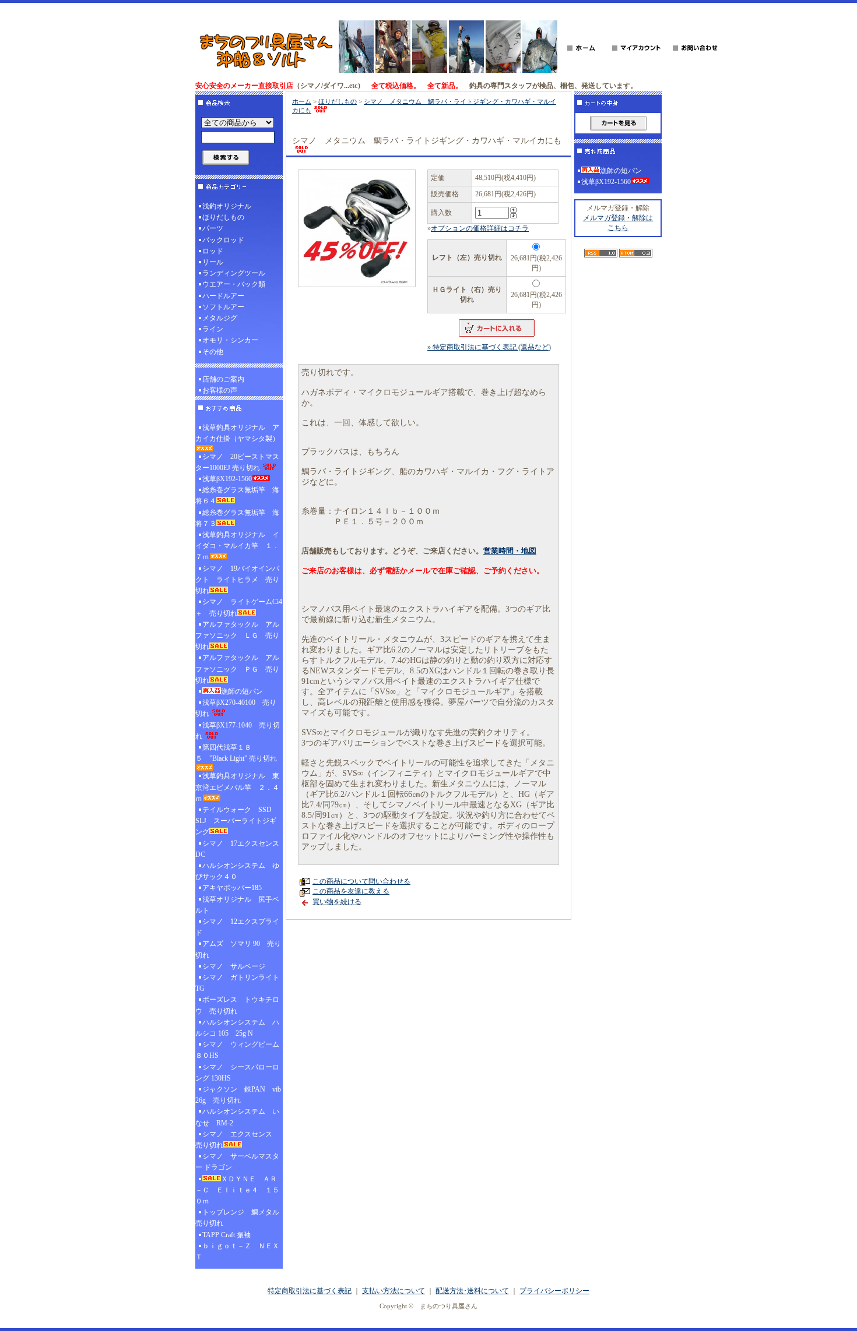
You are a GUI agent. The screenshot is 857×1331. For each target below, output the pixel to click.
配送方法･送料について (472, 1291)
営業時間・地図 (509, 550)
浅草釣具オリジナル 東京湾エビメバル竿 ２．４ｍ (237, 787)
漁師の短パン (242, 691)
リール (212, 262)
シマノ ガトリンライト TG (237, 983)
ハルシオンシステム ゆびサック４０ (237, 871)
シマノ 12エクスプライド (237, 927)
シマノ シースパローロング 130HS (237, 1072)
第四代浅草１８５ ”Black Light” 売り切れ (236, 752)
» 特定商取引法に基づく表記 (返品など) (489, 347)
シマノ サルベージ (233, 966)
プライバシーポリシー (554, 1291)
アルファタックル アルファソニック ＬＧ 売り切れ (237, 635)
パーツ (212, 228)
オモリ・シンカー (230, 340)
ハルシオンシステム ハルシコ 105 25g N (237, 1027)
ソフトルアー (223, 307)
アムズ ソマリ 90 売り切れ (238, 949)
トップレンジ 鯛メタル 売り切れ (239, 1217)
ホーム (301, 101)
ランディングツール (233, 273)
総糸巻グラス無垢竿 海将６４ (237, 495)
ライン (212, 329)
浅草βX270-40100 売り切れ (235, 708)
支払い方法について (393, 1291)
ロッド (212, 251)
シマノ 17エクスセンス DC (239, 849)
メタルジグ (219, 318)
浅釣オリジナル (226, 206)
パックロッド (223, 240)
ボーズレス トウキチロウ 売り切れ (237, 1005)
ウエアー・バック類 (233, 284)
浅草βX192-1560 (227, 479)
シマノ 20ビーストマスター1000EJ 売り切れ (237, 462)
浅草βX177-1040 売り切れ (237, 730)
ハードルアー (223, 296)
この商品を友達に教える (350, 891)
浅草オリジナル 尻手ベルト (237, 905)
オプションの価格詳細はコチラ (480, 228)
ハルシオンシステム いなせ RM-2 (237, 1117)
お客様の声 (219, 390)
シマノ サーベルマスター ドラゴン (237, 1161)
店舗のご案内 (223, 379)
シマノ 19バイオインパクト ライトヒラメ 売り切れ (237, 579)
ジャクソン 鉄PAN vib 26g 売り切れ (238, 1094)
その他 (212, 352)
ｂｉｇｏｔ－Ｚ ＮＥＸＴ (237, 1251)
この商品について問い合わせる (361, 881)
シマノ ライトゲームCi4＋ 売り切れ (238, 607)
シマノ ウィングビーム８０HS (237, 1050)
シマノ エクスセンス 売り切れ (237, 1139)
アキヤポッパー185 (232, 888)
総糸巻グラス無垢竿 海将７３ (237, 518)
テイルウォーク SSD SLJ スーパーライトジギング (237, 821)
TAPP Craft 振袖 (226, 1235)
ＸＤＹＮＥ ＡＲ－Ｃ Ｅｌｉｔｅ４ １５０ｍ (237, 1190)
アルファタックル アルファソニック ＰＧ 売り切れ (237, 669)
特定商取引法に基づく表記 (310, 1291)
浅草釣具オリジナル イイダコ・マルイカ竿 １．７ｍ (237, 546)
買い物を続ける (336, 902)
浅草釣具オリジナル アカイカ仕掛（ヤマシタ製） (237, 433)
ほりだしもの (223, 217)
